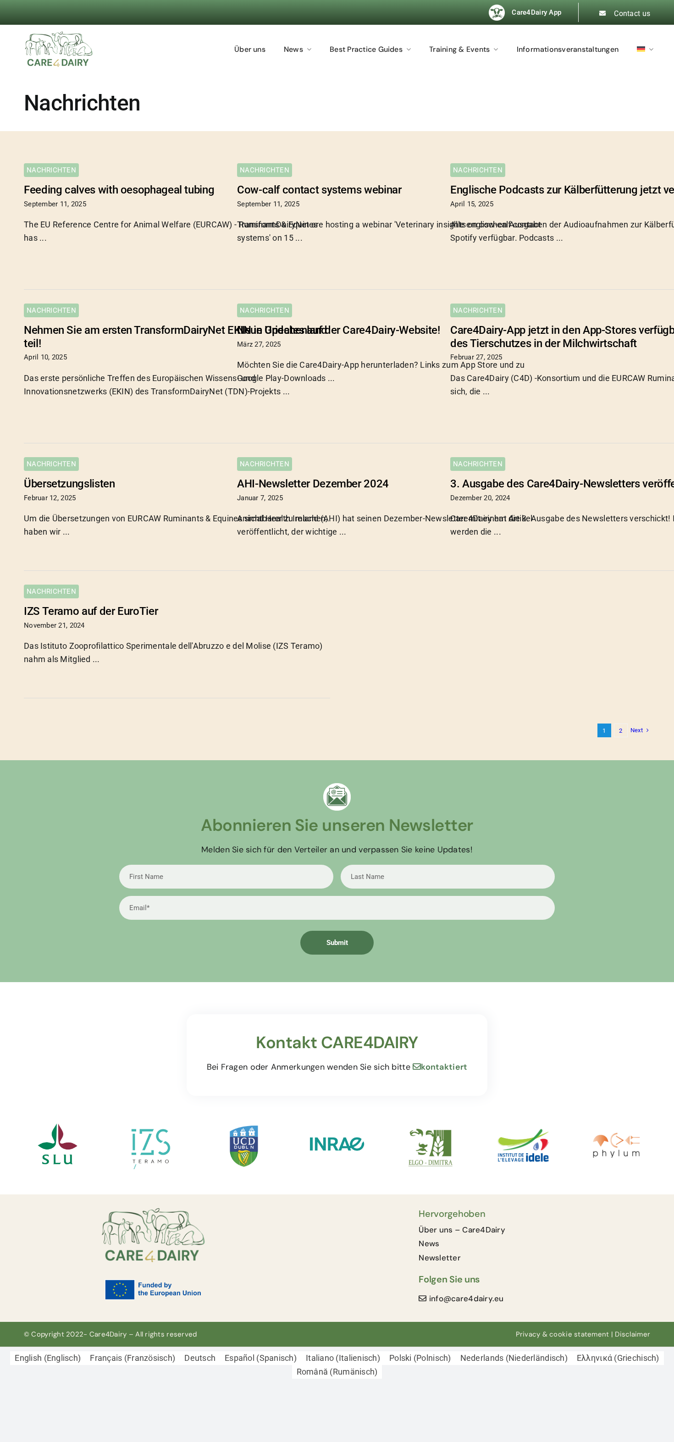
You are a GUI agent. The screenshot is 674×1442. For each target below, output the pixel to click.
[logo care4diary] (58, 35)
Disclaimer (632, 1334)
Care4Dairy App (536, 12)
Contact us (632, 13)
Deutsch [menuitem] (199, 1358)
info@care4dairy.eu (466, 1298)
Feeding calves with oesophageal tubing (119, 189)
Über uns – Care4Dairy (462, 1230)
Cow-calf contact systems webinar (319, 189)
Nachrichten (51, 170)
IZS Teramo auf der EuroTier (91, 611)
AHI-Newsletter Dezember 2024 (313, 483)
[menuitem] (650, 49)
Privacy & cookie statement (562, 1334)
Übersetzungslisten (69, 483)
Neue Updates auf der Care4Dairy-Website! (338, 330)
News (429, 1243)
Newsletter (440, 1258)
